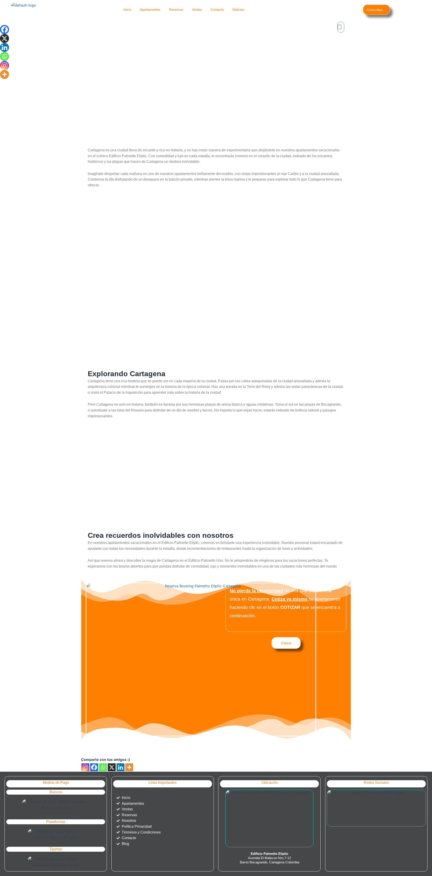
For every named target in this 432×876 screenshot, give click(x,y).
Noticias (238, 9)
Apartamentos (150, 9)
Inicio (127, 9)
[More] (129, 767)
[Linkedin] (120, 767)
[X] (112, 767)
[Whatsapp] (103, 767)
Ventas (197, 9)
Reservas (176, 9)
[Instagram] (85, 767)
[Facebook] (94, 767)
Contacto (217, 9)
